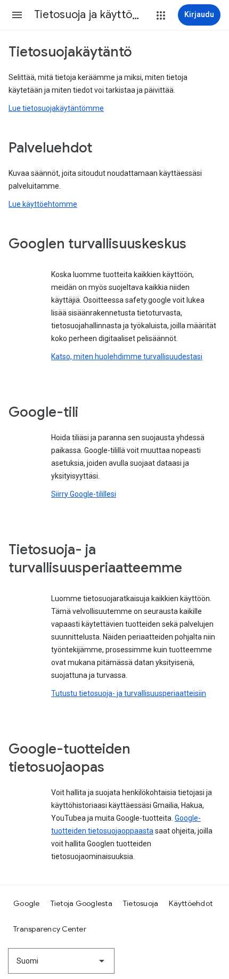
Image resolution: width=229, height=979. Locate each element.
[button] (17, 15)
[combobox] (61, 961)
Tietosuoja (141, 903)
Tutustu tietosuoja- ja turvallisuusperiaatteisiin (128, 693)
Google (26, 903)
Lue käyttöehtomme (43, 204)
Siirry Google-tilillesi (83, 494)
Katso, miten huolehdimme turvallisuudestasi (126, 356)
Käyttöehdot (190, 903)
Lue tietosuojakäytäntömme (56, 108)
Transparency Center (49, 929)
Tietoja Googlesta (81, 903)
